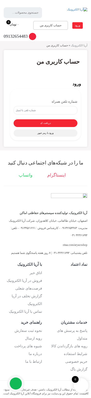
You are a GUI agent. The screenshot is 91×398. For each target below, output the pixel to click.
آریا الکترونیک (79, 45)
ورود (77, 25)
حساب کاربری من (50, 25)
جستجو (11, 12)
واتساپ (26, 175)
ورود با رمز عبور (45, 133)
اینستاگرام (57, 175)
